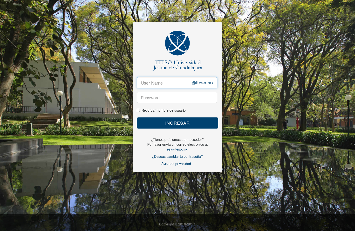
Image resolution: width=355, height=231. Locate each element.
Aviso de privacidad (176, 163)
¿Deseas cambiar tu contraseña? (177, 156)
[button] (177, 123)
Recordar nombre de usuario (164, 110)
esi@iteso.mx (177, 149)
